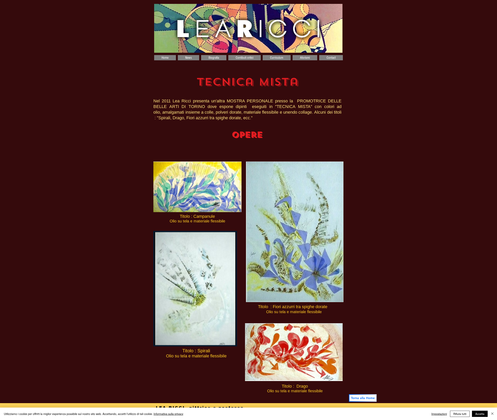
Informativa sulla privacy (168, 414)
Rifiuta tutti (459, 414)
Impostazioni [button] (439, 414)
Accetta (479, 414)
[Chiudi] (492, 414)
